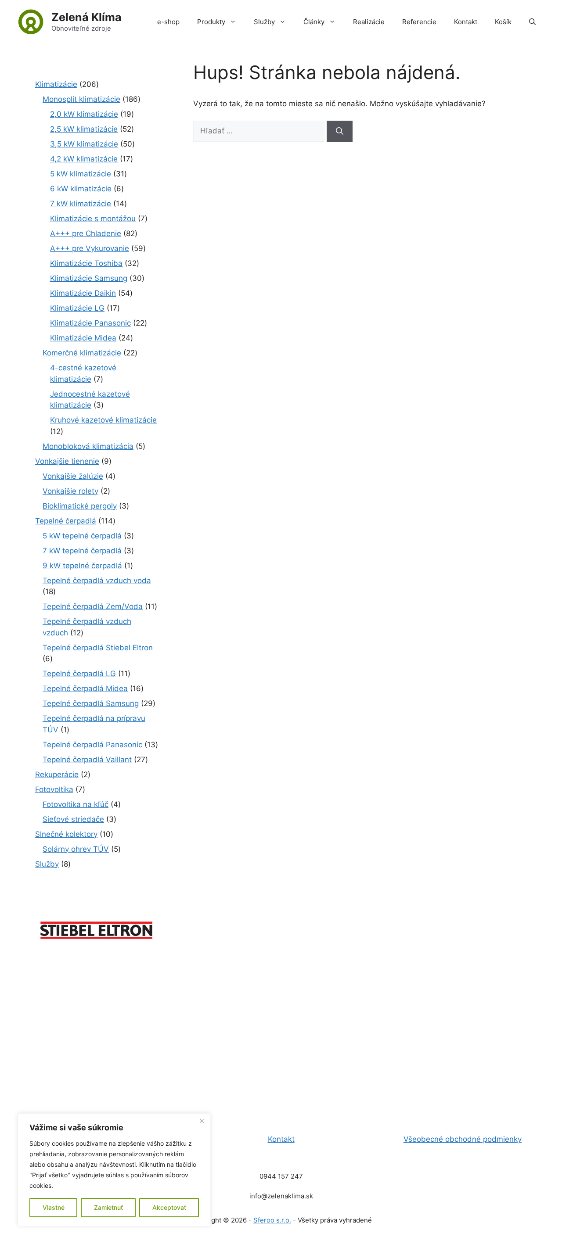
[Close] (201, 1120)
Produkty (211, 22)
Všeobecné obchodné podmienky (462, 1139)
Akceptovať (169, 1207)
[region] (114, 1169)
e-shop (168, 22)
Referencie (419, 22)
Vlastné (54, 1207)
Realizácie (369, 22)
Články (313, 22)
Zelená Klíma (86, 17)
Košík (503, 22)
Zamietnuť (108, 1207)
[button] (532, 22)
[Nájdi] (340, 131)
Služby (264, 22)
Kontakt (465, 22)
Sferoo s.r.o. (272, 1220)
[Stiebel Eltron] (96, 943)
